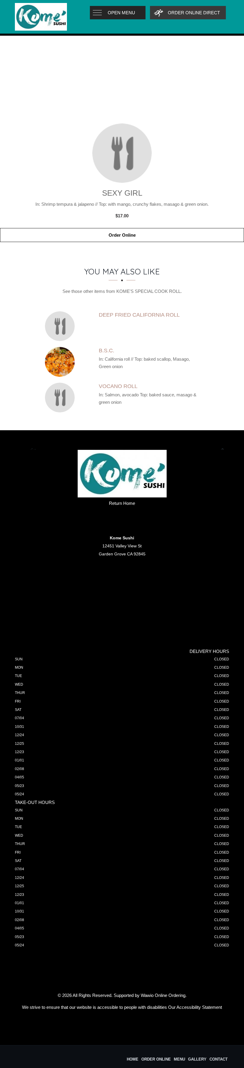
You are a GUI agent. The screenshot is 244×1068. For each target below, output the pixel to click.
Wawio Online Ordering (163, 995)
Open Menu (121, 12)
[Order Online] (122, 153)
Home (132, 1059)
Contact (218, 1059)
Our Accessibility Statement (195, 1007)
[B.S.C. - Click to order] (61, 362)
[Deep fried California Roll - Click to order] (61, 326)
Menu (179, 1059)
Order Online (122, 235)
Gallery (197, 1059)
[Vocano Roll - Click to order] (61, 397)
